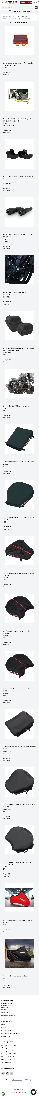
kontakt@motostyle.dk (8, 1016)
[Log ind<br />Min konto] (34, 2)
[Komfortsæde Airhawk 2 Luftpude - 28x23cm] (19, 442)
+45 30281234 (5, 1012)
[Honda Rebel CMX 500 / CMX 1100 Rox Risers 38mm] (19, 157)
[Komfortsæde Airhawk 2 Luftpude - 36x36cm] (19, 498)
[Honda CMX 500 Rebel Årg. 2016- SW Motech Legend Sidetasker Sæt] (19, 329)
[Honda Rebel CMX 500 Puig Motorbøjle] (19, 387)
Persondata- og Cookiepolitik (10, 1033)
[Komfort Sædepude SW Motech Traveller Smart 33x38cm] (19, 843)
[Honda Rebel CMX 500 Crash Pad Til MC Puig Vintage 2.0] (19, 215)
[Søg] (36, 7)
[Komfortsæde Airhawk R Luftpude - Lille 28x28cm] (19, 612)
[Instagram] (7, 1073)
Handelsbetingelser (7, 1030)
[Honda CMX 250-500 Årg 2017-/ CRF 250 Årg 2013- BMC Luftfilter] (19, 44)
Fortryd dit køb (5, 1036)
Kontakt (3, 1027)
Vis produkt (6, 75)
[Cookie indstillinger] (3, 1094)
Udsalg (29, 2)
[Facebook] (3, 1073)
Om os (3, 1024)
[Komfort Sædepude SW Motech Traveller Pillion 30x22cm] (19, 727)
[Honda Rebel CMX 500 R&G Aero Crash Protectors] (19, 273)
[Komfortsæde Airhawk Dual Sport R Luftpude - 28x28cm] (19, 554)
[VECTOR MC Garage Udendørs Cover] (19, 957)
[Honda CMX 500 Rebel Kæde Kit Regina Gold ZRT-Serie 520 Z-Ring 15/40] (19, 100)
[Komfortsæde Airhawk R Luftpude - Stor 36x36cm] (19, 669)
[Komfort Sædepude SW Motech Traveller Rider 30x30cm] (19, 785)
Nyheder (22, 2)
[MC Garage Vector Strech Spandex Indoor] (19, 901)
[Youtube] (11, 1073)
